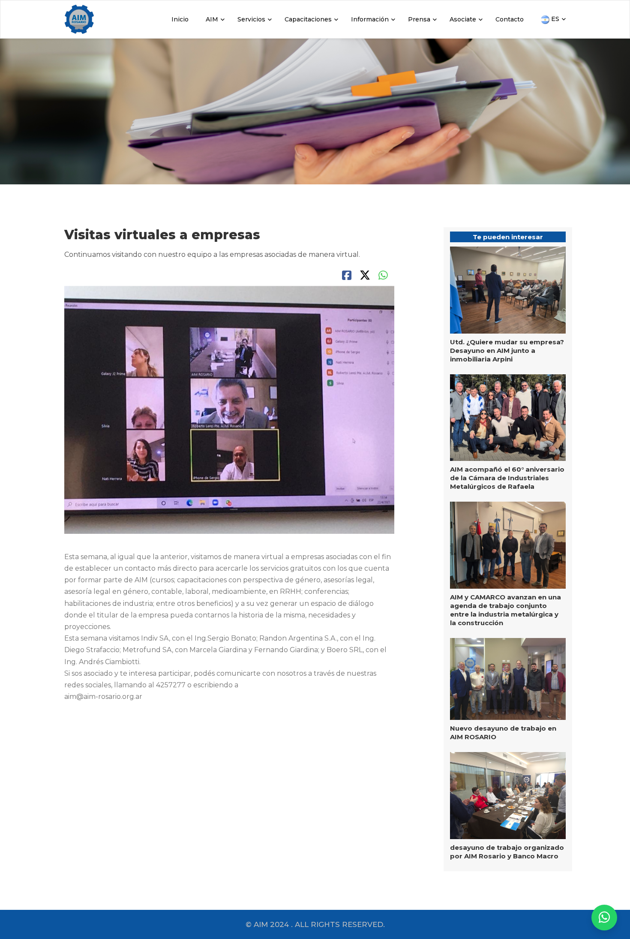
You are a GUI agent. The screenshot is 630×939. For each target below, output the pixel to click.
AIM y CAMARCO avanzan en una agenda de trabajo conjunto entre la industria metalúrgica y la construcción (505, 610)
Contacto (509, 19)
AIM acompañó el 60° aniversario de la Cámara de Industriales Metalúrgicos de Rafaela (507, 478)
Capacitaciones (308, 19)
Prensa (419, 19)
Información (370, 19)
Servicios (251, 19)
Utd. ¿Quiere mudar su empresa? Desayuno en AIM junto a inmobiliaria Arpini (507, 350)
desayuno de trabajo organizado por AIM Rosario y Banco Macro (507, 851)
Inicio (180, 19)
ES (554, 19)
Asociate (463, 19)
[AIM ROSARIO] (604, 917)
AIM (212, 19)
